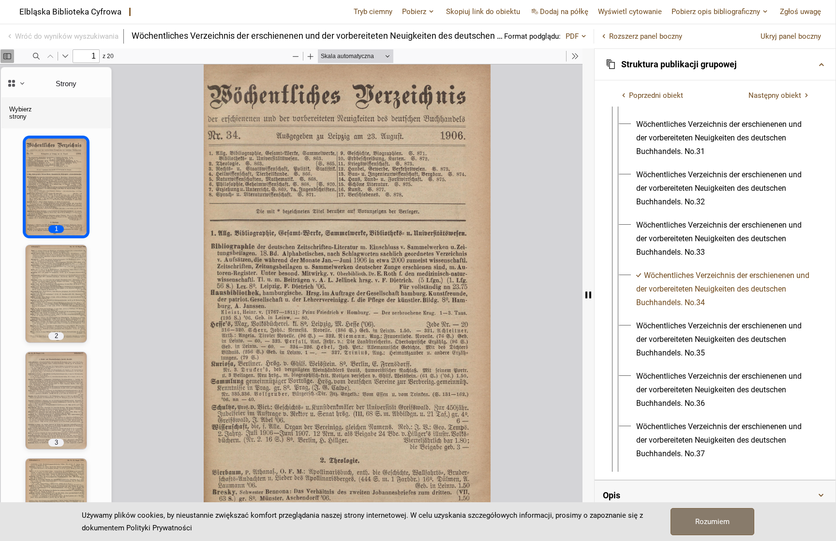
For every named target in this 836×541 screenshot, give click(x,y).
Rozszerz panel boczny (645, 36)
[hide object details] (588, 294)
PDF (572, 36)
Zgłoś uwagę (800, 11)
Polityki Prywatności (159, 528)
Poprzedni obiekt (656, 95)
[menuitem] (723, 138)
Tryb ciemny (373, 11)
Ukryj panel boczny (791, 36)
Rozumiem (712, 521)
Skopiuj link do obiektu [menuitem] (483, 11)
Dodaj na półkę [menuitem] (564, 11)
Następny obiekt (774, 95)
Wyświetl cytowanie (630, 11)
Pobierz (414, 11)
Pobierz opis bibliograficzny (716, 11)
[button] (715, 64)
